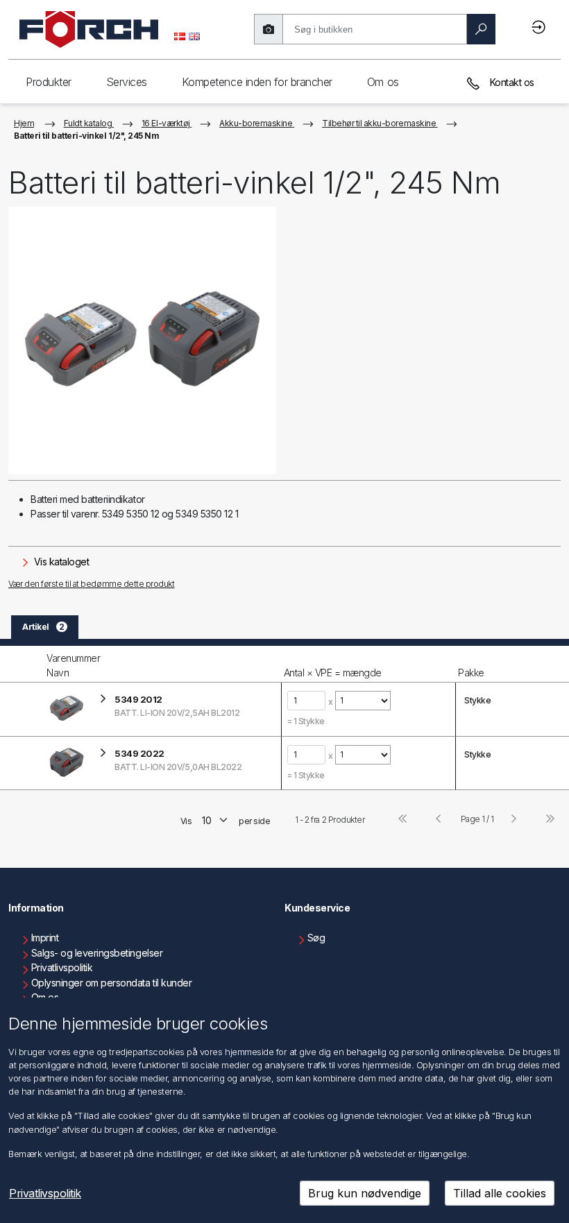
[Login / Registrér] (541, 27)
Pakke (471, 672)
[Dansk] (179, 35)
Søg (316, 937)
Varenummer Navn (73, 665)
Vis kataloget (60, 561)
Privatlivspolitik (62, 967)
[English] (194, 35)
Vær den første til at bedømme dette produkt (91, 584)
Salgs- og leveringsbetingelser (97, 953)
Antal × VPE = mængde (333, 672)
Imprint (45, 937)
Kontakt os (510, 82)
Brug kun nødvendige (364, 1193)
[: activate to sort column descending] (22, 664)
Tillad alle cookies (499, 1193)
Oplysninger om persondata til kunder (111, 983)
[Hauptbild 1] (142, 340)
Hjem (24, 123)
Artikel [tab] (43, 627)
